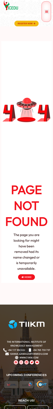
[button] (46, 11)
